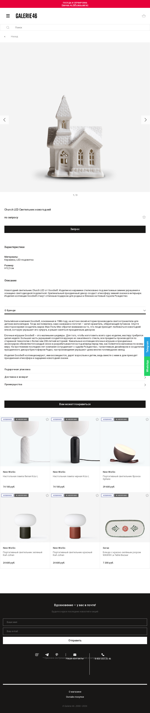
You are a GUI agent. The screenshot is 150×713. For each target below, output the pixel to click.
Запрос (75, 229)
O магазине (75, 691)
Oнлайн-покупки (75, 696)
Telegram (147, 347)
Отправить (75, 640)
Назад (14, 36)
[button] (4, 119)
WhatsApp (147, 366)
